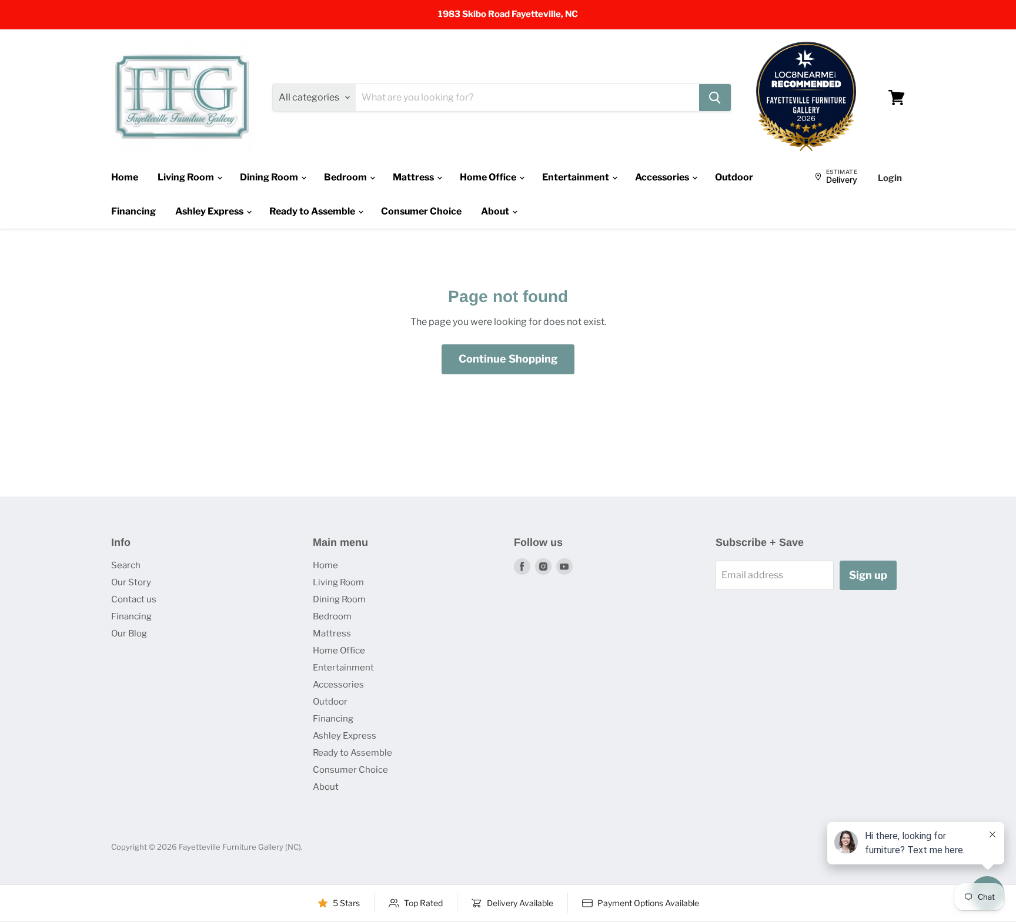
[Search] (715, 97)
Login (890, 178)
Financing (133, 211)
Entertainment (576, 177)
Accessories (663, 177)
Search (126, 565)
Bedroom (346, 177)
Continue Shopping (508, 359)
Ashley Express (210, 211)
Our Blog (129, 633)
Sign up (868, 575)
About (496, 211)
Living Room (187, 177)
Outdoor (734, 177)
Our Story (131, 582)
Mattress (414, 177)
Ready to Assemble (313, 211)
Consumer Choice (421, 211)
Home (124, 177)
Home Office (489, 177)
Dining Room (270, 177)
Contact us (133, 599)
